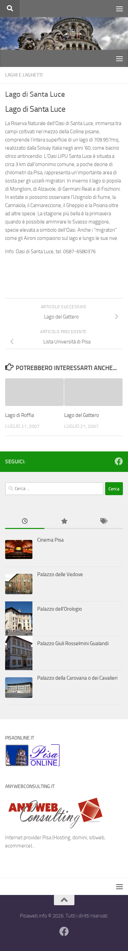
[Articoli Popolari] (64, 521)
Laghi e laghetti (24, 75)
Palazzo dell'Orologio (59, 609)
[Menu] (119, 8)
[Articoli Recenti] (24, 521)
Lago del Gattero (81, 415)
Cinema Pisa (50, 540)
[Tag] (103, 521)
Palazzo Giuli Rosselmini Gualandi (73, 643)
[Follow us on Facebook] (119, 461)
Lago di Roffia (19, 415)
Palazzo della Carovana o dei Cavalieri (77, 678)
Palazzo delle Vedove (60, 574)
